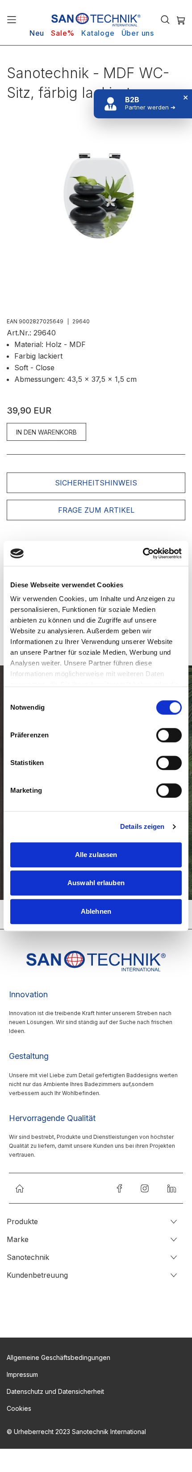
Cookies (19, 1408)
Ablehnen (96, 911)
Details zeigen (142, 826)
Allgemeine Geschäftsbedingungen (58, 1357)
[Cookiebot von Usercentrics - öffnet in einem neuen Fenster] (143, 553)
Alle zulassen (96, 854)
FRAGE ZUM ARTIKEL (96, 510)
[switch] (169, 736)
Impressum (22, 1374)
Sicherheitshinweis (96, 482)
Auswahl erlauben (96, 883)
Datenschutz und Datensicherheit (55, 1391)
